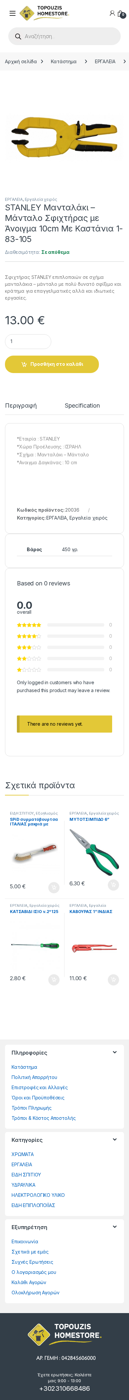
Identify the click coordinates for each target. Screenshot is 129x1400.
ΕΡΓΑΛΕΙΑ (105, 61)
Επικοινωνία (25, 1241)
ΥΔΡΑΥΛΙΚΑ (23, 1185)
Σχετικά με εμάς (30, 1251)
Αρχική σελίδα (21, 61)
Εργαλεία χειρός (41, 199)
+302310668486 (64, 1388)
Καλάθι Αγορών (29, 1282)
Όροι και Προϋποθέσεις (38, 1097)
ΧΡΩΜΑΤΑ (23, 1154)
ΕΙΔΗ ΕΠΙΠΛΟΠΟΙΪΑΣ (33, 1205)
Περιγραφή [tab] (21, 406)
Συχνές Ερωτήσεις (32, 1262)
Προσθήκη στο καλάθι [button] (48, 887)
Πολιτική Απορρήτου (34, 1077)
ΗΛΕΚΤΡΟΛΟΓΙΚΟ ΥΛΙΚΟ (38, 1195)
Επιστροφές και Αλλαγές (40, 1087)
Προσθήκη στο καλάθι (56, 364)
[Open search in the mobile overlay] (64, 36)
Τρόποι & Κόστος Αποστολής (44, 1118)
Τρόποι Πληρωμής (32, 1108)
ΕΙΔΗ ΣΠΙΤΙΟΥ (22, 813)
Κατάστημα (64, 61)
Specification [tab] (82, 406)
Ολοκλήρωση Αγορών (36, 1292)
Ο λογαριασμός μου (34, 1272)
